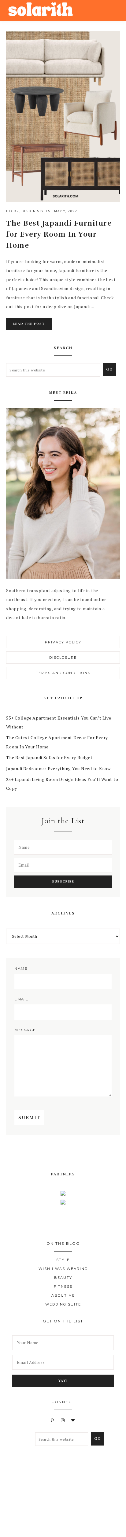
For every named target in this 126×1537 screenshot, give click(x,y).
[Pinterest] (68, 1153)
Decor (12, 211)
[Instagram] (78, 1153)
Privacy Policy (63, 642)
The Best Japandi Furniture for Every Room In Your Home (59, 234)
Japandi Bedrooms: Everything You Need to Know (58, 768)
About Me (63, 1295)
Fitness (63, 1286)
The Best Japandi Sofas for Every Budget (49, 757)
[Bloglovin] (73, 1420)
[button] (114, 8)
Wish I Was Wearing (63, 1269)
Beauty (63, 1277)
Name (21, 968)
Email (21, 999)
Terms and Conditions (63, 673)
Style (63, 1260)
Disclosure (63, 657)
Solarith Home (40, 10)
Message (25, 1029)
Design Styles (35, 211)
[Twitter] (58, 1153)
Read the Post (29, 324)
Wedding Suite (63, 1304)
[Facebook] (47, 1153)
